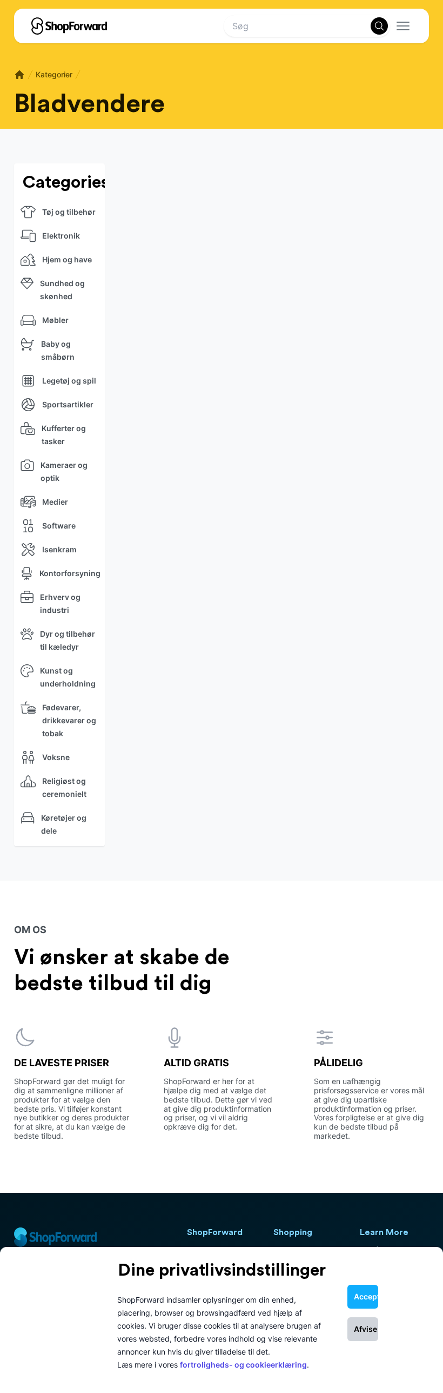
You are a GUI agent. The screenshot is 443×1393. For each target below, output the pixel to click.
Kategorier (54, 74)
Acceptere (366, 1296)
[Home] (19, 74)
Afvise (365, 1328)
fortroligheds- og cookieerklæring (243, 1364)
